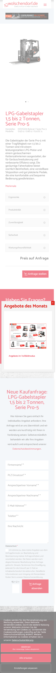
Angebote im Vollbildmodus (22, 356)
